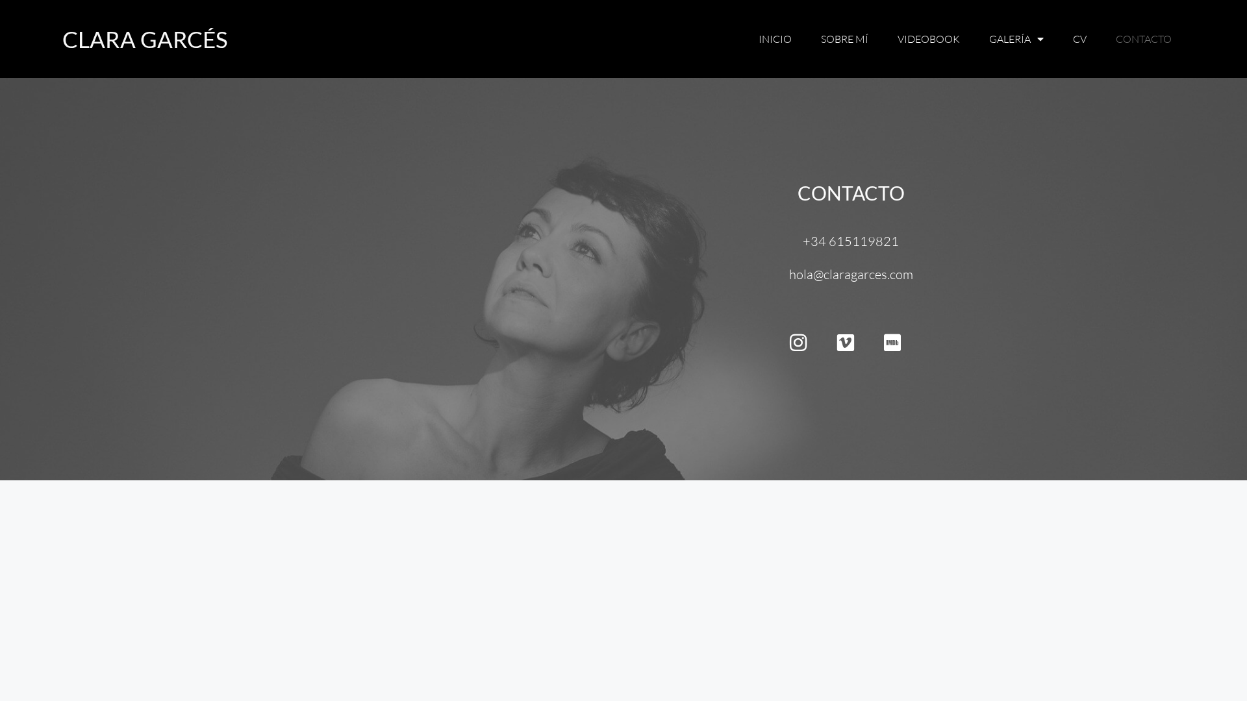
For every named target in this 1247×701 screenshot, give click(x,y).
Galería (1010, 38)
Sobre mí (844, 38)
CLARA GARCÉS (145, 39)
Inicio (775, 38)
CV (1080, 38)
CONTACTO (851, 192)
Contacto (1144, 38)
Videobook (929, 38)
